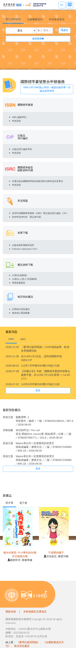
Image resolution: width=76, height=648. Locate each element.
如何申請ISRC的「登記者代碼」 (27, 216)
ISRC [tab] (23, 339)
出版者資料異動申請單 (23, 245)
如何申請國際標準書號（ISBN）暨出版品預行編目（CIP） (40, 213)
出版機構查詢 (35, 19)
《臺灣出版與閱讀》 (28, 642)
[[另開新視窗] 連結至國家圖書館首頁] (12, 595)
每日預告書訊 (22, 646)
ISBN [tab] (11, 339)
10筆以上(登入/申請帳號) (24, 279)
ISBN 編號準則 (19, 117)
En (61, 5)
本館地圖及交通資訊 (34, 611)
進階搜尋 (37, 38)
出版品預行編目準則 (22, 149)
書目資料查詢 (13, 19)
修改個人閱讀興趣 (21, 312)
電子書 (23, 503)
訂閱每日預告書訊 (21, 309)
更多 (38, 390)
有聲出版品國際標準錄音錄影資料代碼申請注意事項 (37, 181)
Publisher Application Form (24, 248)
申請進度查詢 (56, 19)
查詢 (65, 30)
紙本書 (9, 502)
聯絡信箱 (11, 611)
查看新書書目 (18, 282)
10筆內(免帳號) (19, 275)
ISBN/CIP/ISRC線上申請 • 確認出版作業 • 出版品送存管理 (46, 89)
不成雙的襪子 (56, 552)
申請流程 (16, 120)
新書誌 (7, 495)
